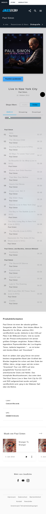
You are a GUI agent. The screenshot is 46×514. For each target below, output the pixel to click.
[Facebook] (18, 480)
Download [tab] (36, 112)
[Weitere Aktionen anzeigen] (31, 456)
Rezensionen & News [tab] (19, 24)
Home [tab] (5, 24)
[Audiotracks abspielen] (26, 456)
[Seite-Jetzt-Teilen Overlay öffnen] (29, 10)
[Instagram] (28, 480)
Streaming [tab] (23, 112)
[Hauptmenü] (40, 10)
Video (35, 105)
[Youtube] (23, 480)
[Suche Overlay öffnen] (35, 10)
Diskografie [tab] (35, 24)
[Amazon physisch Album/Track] (23, 118)
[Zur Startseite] (12, 12)
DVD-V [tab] (10, 112)
